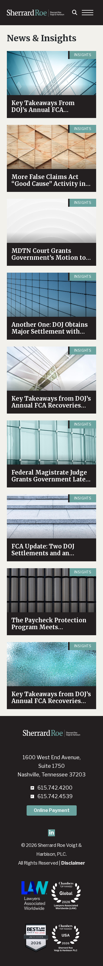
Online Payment (52, 810)
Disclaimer (73, 863)
